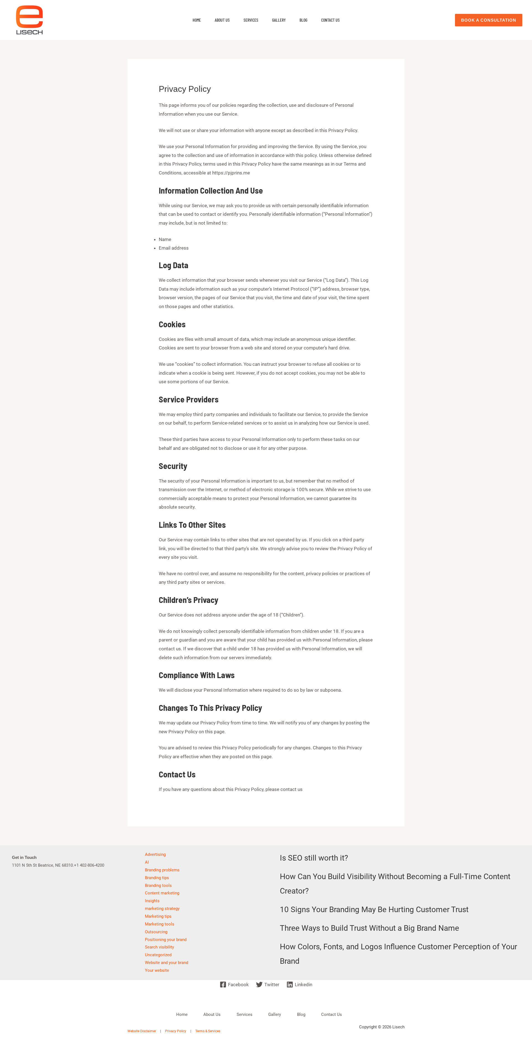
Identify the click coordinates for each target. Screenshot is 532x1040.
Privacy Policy (175, 1031)
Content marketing (162, 893)
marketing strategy (162, 908)
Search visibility (159, 947)
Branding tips (157, 877)
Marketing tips (158, 916)
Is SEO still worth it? (314, 858)
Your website (157, 970)
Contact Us (330, 19)
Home (197, 19)
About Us (222, 19)
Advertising (155, 854)
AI (147, 862)
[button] (488, 20)
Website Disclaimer (141, 1031)
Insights (152, 900)
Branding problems (162, 869)
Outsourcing (156, 931)
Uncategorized (158, 954)
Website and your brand (166, 962)
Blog (303, 19)
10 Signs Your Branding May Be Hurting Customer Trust (374, 909)
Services (251, 19)
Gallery (279, 19)
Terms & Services (207, 1031)
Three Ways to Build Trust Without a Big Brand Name (369, 928)
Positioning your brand (165, 939)
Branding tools (158, 885)
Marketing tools (159, 924)
